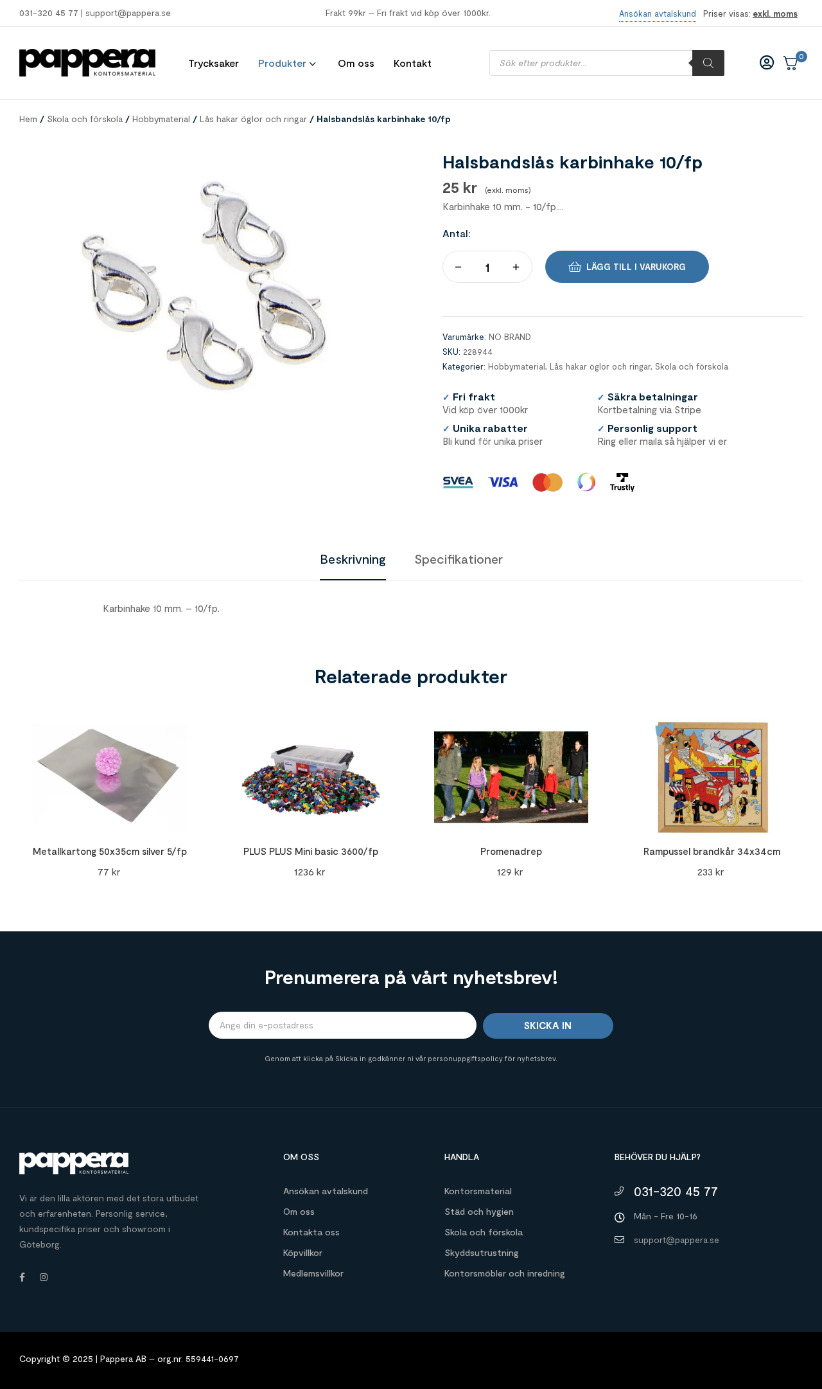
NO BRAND (510, 337)
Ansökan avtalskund (325, 1190)
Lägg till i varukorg (636, 267)
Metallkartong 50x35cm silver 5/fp (110, 851)
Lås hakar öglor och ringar (253, 118)
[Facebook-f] (22, 1277)
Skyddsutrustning (481, 1252)
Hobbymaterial (161, 118)
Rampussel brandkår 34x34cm (711, 851)
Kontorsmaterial (478, 1190)
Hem (28, 118)
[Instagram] (44, 1277)
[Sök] (708, 63)
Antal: (456, 233)
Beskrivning (353, 558)
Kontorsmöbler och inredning (504, 1273)
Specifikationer (458, 558)
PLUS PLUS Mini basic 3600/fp (310, 851)
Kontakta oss (311, 1231)
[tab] (353, 558)
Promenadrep (511, 851)
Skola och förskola (85, 118)
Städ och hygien (479, 1211)
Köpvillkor (302, 1252)
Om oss (299, 1211)
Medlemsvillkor (313, 1273)
